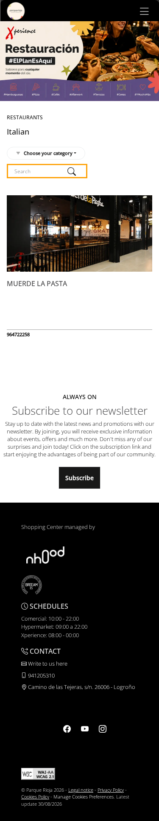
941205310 (41, 675)
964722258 (18, 334)
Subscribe (79, 478)
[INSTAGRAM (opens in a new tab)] (102, 729)
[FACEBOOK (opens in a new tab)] (67, 729)
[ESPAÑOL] (16, 10)
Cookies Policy (35, 796)
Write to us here (47, 663)
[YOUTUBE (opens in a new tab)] (85, 729)
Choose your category (48, 153)
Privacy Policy (111, 790)
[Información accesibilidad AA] (38, 773)
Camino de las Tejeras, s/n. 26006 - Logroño (81, 687)
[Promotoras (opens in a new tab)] (45, 554)
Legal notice (80, 790)
